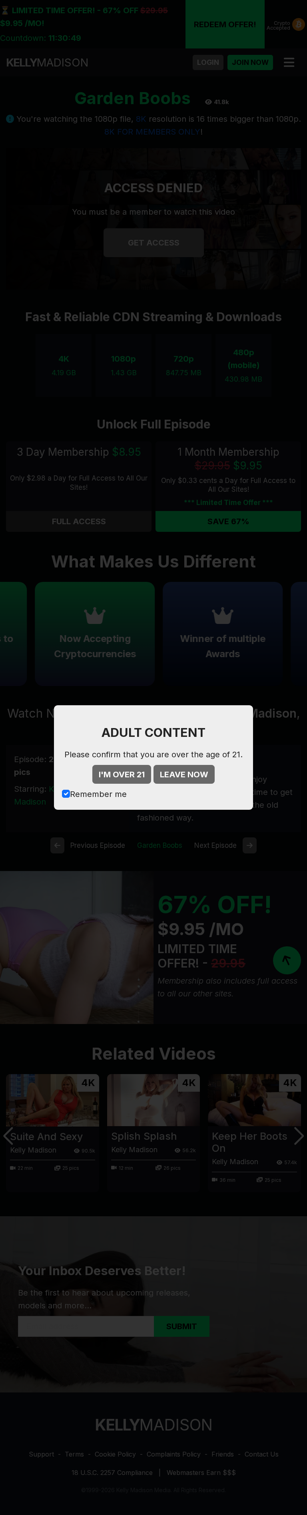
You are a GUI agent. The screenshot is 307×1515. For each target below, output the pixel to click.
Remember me (98, 794)
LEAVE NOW (184, 774)
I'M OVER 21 (122, 774)
